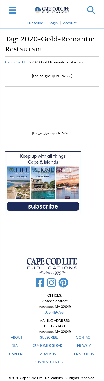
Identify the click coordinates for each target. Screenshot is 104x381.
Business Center (49, 362)
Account (70, 23)
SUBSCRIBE (49, 337)
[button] (91, 10)
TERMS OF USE (84, 354)
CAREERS (16, 354)
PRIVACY (84, 345)
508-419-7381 (54, 312)
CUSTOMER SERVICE (49, 345)
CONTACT (84, 337)
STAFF (16, 345)
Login (53, 23)
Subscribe (35, 23)
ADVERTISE (49, 354)
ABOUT (16, 337)
